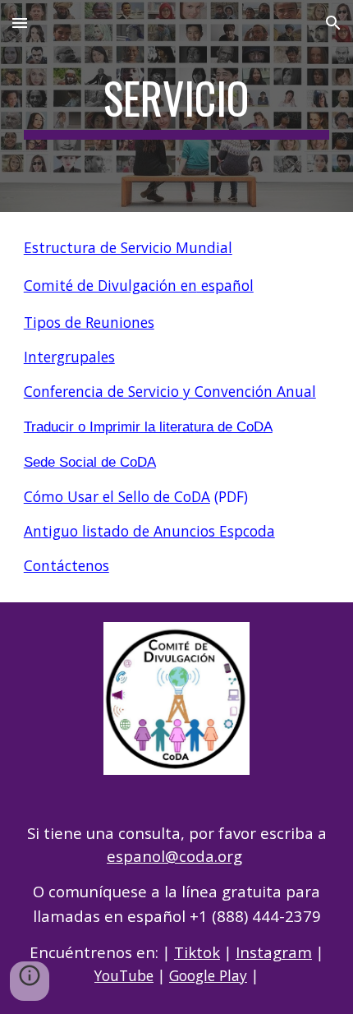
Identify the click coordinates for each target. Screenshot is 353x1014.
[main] (177, 106)
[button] (19, 22)
